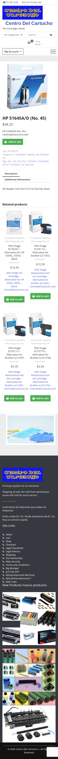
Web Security (13, 561)
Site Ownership (14, 558)
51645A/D (31, 161)
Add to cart (15, 141)
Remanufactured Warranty (20, 575)
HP (3, 164)
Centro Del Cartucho (29, 23)
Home (9, 534)
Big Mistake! (12, 568)
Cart (8, 537)
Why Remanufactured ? (18, 578)
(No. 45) (17, 161)
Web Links (11, 581)
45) (23, 161)
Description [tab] (11, 173)
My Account (12, 51)
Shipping (10, 554)
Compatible (43, 161)
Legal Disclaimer (15, 548)
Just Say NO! (12, 571)
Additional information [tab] (17, 179)
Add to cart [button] (16, 299)
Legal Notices (13, 551)
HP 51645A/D (13, 164)
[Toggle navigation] (53, 51)
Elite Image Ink (12, 241)
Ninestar (29, 164)
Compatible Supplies (24, 154)
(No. (10, 161)
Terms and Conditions (18, 564)
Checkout (11, 544)
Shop (8, 541)
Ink (37, 154)
